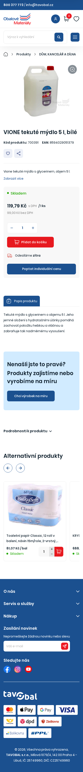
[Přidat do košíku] (58, 552)
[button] (8, 468)
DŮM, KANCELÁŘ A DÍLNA (57, 54)
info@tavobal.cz (39, 5)
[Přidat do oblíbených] (8, 153)
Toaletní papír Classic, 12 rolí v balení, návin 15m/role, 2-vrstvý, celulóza (31, 538)
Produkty (23, 54)
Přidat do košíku (34, 242)
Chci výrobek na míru (31, 396)
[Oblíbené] (76, 19)
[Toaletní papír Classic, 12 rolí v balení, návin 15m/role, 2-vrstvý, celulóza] (35, 505)
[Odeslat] (64, 646)
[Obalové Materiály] (8, 54)
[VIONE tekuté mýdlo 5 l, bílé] (41, 90)
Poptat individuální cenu (41, 269)
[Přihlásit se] (55, 19)
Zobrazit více (13, 178)
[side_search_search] (58, 37)
